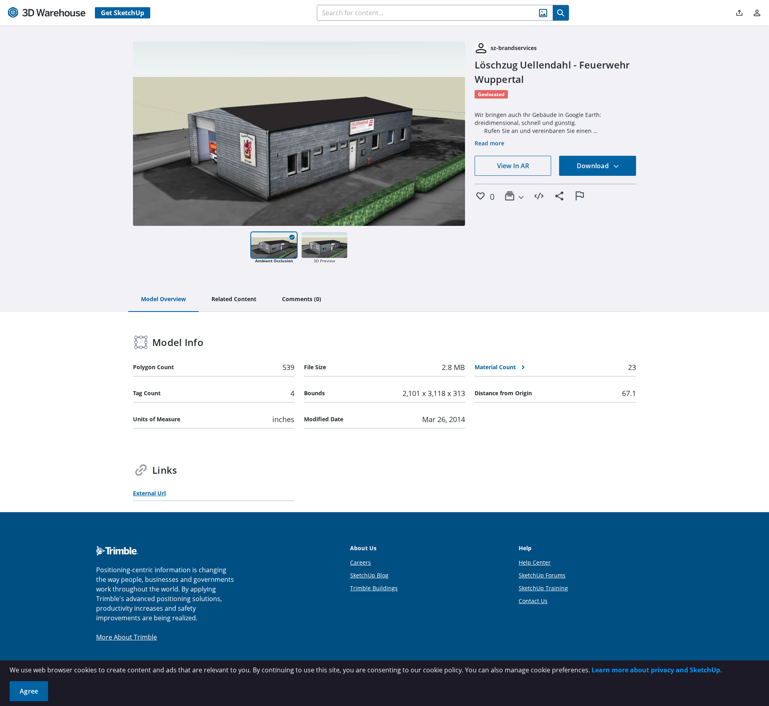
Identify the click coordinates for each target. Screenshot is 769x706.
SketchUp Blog (369, 575)
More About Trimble (126, 637)
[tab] (163, 299)
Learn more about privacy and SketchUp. (657, 670)
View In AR (513, 165)
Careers (360, 562)
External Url (149, 493)
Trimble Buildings (374, 588)
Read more (489, 143)
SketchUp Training (543, 588)
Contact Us (533, 601)
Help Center (535, 562)
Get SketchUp (122, 12)
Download (593, 165)
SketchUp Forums (542, 575)
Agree (29, 691)
